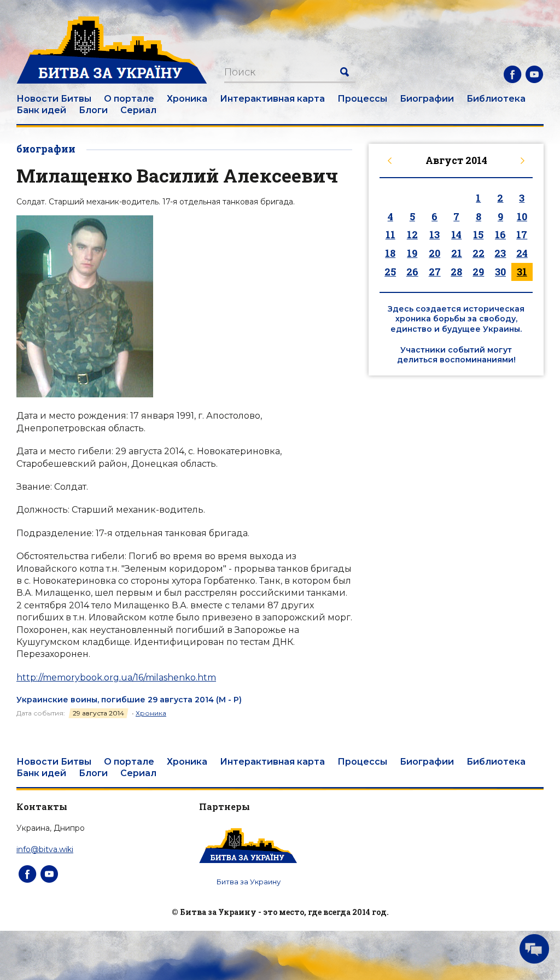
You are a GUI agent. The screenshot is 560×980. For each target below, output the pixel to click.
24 (522, 253)
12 (412, 234)
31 (522, 271)
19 (412, 253)
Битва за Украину (249, 881)
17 (521, 234)
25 (390, 271)
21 (456, 253)
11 (390, 234)
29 (478, 271)
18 (390, 253)
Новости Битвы (53, 98)
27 (435, 271)
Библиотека (496, 98)
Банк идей (41, 110)
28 (456, 271)
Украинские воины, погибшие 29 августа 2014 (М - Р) (129, 700)
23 (500, 253)
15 (478, 234)
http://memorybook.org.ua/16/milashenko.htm (116, 677)
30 (500, 271)
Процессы (362, 98)
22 (478, 253)
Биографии (427, 98)
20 (434, 253)
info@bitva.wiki (44, 849)
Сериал (138, 110)
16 (500, 234)
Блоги (93, 110)
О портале (129, 98)
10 (522, 216)
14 (456, 234)
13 (434, 234)
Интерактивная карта (272, 98)
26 (412, 271)
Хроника (187, 98)
